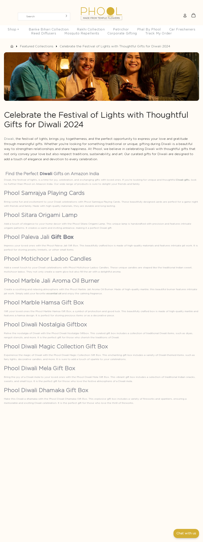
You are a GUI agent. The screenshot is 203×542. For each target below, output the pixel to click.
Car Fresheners (182, 29)
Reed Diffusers (43, 33)
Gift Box (62, 237)
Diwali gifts (183, 180)
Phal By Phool (149, 29)
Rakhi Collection (91, 29)
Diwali (9, 138)
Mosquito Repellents (81, 33)
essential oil (53, 293)
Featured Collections (36, 46)
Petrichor (121, 29)
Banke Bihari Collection (49, 29)
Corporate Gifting (122, 33)
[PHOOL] (101, 4)
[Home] (11, 46)
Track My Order (158, 33)
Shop (13, 29)
